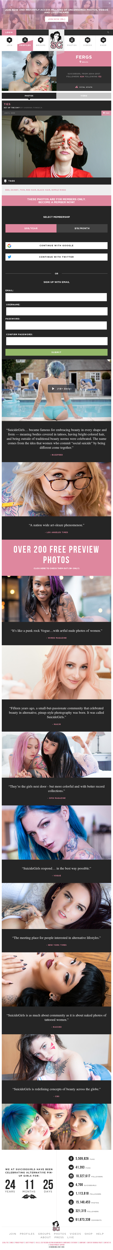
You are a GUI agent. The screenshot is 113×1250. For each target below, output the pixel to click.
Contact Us (107, 1242)
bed (7, 190)
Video (84, 96)
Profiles (25, 45)
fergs (84, 57)
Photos (72, 45)
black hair (43, 190)
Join (9, 45)
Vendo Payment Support (57, 1245)
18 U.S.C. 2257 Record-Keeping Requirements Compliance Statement (56, 1242)
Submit (56, 352)
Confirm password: (19, 334)
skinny (15, 190)
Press (59, 1237)
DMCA (11, 1242)
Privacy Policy (19, 1242)
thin (22, 190)
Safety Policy (29, 1242)
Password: (12, 319)
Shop (103, 45)
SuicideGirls (56, 32)
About (45, 1237)
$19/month (82, 228)
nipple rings (58, 190)
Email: (9, 290)
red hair (31, 190)
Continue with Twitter (56, 257)
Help (100, 1233)
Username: (13, 304)
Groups (41, 45)
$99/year (31, 228)
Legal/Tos (5, 1242)
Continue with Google (57, 245)
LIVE (70, 1237)
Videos (87, 45)
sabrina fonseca (33, 108)
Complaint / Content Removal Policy (90, 1242)
